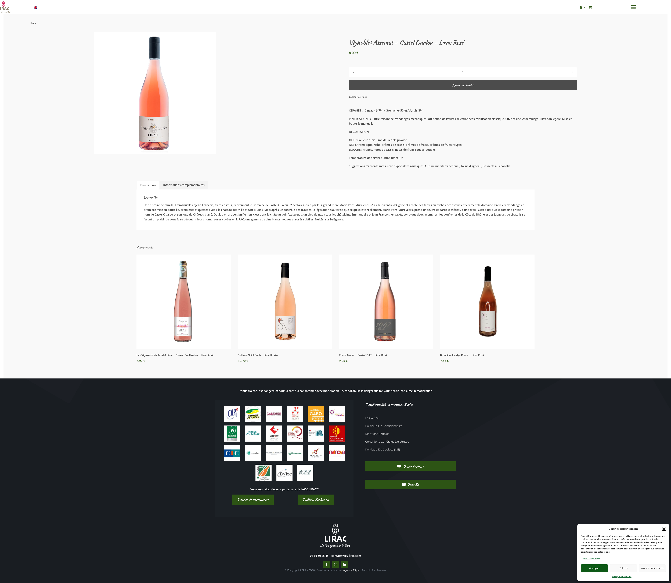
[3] (337, 446)
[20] (274, 446)
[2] (316, 446)
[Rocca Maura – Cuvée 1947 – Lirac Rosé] (386, 302)
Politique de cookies (622, 576)
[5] (284, 466)
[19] (232, 407)
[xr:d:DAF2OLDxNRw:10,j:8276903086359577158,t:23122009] (274, 407)
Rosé (364, 96)
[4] (263, 466)
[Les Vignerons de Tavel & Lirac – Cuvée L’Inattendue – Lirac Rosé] (183, 302)
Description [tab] (148, 185)
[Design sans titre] (305, 466)
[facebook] (326, 564)
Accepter (594, 568)
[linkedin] (344, 564)
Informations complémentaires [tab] (184, 185)
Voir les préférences (652, 568)
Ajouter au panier (463, 85)
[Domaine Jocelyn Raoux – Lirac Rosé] (487, 302)
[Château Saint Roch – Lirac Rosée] (285, 302)
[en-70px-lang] (35, 7)
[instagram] (335, 564)
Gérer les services (591, 558)
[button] (664, 529)
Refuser (623, 568)
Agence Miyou (351, 570)
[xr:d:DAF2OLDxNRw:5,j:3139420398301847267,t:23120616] (253, 407)
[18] (253, 446)
